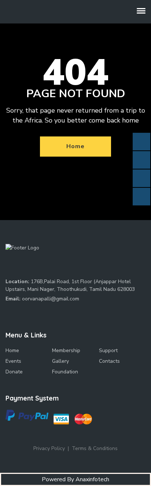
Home (75, 146)
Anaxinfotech (92, 479)
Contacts (109, 361)
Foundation (65, 371)
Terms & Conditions (95, 448)
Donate (14, 371)
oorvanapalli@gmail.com (50, 298)
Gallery (60, 361)
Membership (66, 350)
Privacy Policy (49, 448)
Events (13, 361)
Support (108, 350)
